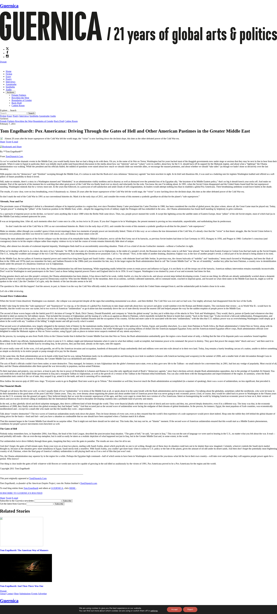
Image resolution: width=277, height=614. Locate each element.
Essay (8, 76)
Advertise (42, 593)
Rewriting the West (20, 97)
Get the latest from (13, 504)
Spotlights (10, 87)
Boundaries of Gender (22, 100)
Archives (10, 92)
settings (154, 611)
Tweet (8, 141)
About (3, 593)
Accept (174, 609)
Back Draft (17, 103)
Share (2, 141)
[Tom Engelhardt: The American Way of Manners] (21, 545)
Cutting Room (18, 105)
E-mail (15, 141)
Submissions (25, 593)
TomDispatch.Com (14, 156)
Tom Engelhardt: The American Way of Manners (24, 550)
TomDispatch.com (88, 483)
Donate (3, 62)
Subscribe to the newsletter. (17, 500)
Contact (9, 593)
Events (34, 593)
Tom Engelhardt (31, 488)
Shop (16, 593)
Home (8, 71)
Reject (190, 609)
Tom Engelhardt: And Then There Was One (21, 586)
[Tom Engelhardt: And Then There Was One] (26, 581)
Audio (9, 89)
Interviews (10, 81)
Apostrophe (11, 84)
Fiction (9, 74)
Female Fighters (19, 95)
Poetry (9, 79)
